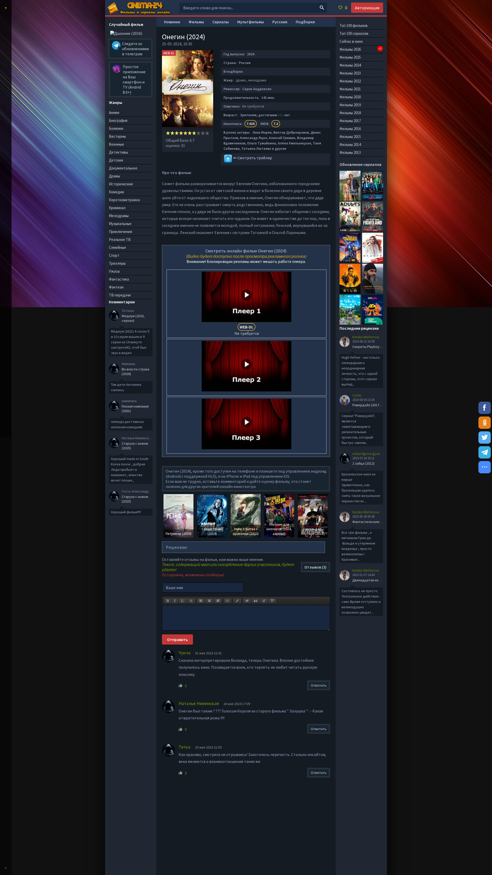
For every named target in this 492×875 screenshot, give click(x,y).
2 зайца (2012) (363, 463)
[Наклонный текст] (175, 601)
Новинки (172, 21)
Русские (279, 21)
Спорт (114, 255)
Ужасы (114, 271)
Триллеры (117, 263)
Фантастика (119, 279)
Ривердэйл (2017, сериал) (373, 405)
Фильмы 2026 (361, 49)
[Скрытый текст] (247, 601)
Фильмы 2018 (350, 112)
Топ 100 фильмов (354, 25)
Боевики (116, 128)
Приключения (120, 231)
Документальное (123, 168)
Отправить (177, 639)
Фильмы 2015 (350, 136)
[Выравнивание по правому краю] (217, 601)
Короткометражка (124, 199)
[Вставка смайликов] (227, 601)
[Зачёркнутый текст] (191, 601)
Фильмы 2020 (350, 96)
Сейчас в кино (351, 41)
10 (207, 133)
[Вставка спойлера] (272, 601)
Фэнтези (116, 287)
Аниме (114, 112)
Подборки (305, 21)
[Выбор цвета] (237, 601)
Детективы (118, 152)
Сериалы (220, 21)
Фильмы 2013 (350, 152)
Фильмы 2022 (350, 81)
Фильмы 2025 (350, 57)
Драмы (114, 176)
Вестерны (117, 136)
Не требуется (246, 330)
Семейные (117, 247)
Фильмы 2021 (350, 89)
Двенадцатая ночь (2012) (372, 580)
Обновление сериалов (360, 164)
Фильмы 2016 (350, 128)
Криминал (117, 207)
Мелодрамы (119, 215)
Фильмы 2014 (350, 144)
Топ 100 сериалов (354, 33)
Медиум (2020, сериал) (133, 318)
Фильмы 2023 (350, 73)
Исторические (121, 184)
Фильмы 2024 (350, 65)
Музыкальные (120, 223)
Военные (116, 144)
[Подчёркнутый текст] (182, 601)
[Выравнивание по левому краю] (201, 601)
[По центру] (209, 601)
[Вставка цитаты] (255, 601)
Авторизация (367, 7)
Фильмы (196, 21)
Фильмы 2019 (350, 104)
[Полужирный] (167, 601)
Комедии (116, 191)
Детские (116, 160)
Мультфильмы (250, 21)
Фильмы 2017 (350, 120)
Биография (118, 120)
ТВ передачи (120, 295)
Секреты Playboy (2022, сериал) (377, 346)
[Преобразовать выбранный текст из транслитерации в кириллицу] (264, 601)
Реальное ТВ (120, 239)
